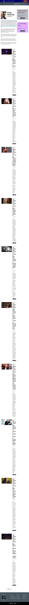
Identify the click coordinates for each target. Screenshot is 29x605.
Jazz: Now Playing (22, 23)
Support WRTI (18, 598)
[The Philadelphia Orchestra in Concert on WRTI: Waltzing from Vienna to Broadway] (7, 52)
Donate (26, 1)
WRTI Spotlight (14, 98)
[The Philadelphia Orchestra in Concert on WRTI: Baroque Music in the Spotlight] (7, 201)
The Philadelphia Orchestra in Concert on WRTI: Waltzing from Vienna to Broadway (14, 59)
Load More (8, 589)
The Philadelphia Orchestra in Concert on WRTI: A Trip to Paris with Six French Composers (14, 108)
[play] (2, 3)
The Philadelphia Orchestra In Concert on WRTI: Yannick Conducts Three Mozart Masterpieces (14, 157)
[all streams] (28, 3)
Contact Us (18, 596)
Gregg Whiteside (14, 68)
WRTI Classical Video (13, 598)
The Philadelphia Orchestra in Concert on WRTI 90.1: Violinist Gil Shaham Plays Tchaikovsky (14, 488)
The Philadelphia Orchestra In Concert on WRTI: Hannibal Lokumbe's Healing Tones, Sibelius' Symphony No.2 (14, 546)
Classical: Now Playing (22, 10)
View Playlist (23, 18)
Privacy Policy (24, 598)
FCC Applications (24, 596)
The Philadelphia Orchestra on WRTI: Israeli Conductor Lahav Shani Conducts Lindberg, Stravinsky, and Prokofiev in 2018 (14, 316)
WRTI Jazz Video (13, 596)
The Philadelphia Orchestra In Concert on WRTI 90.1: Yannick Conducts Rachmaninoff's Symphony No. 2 (14, 258)
